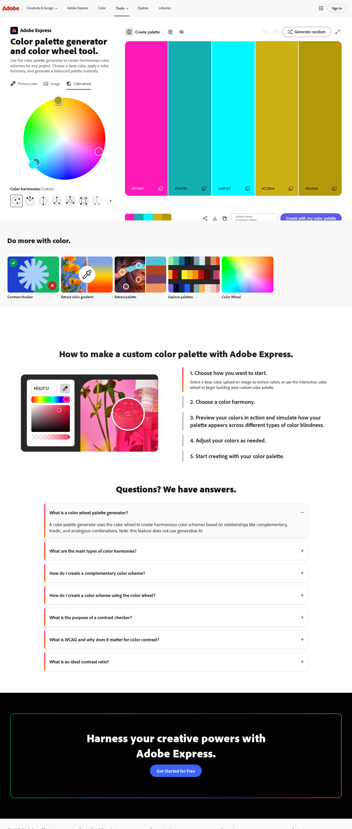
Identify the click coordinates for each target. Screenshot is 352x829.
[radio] (16, 201)
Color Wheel (231, 297)
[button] (321, 8)
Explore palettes (180, 297)
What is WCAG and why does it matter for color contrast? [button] (104, 639)
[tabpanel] (64, 150)
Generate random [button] (310, 31)
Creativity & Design (40, 8)
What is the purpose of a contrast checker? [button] (90, 617)
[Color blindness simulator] (182, 32)
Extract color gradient (77, 297)
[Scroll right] (110, 201)
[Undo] (265, 32)
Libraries (165, 8)
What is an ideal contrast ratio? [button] (79, 661)
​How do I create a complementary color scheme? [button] (97, 573)
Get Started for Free (176, 771)
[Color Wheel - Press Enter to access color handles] (64, 139)
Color (102, 8)
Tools (120, 8)
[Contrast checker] (170, 32)
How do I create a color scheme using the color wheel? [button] (102, 595)
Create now (33, 274)
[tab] (23, 84)
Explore (143, 8)
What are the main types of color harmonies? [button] (93, 551)
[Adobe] (10, 8)
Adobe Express (77, 8)
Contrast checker (20, 297)
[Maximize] (337, 32)
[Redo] (276, 32)
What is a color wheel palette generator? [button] (88, 512)
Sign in (337, 8)
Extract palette (125, 297)
